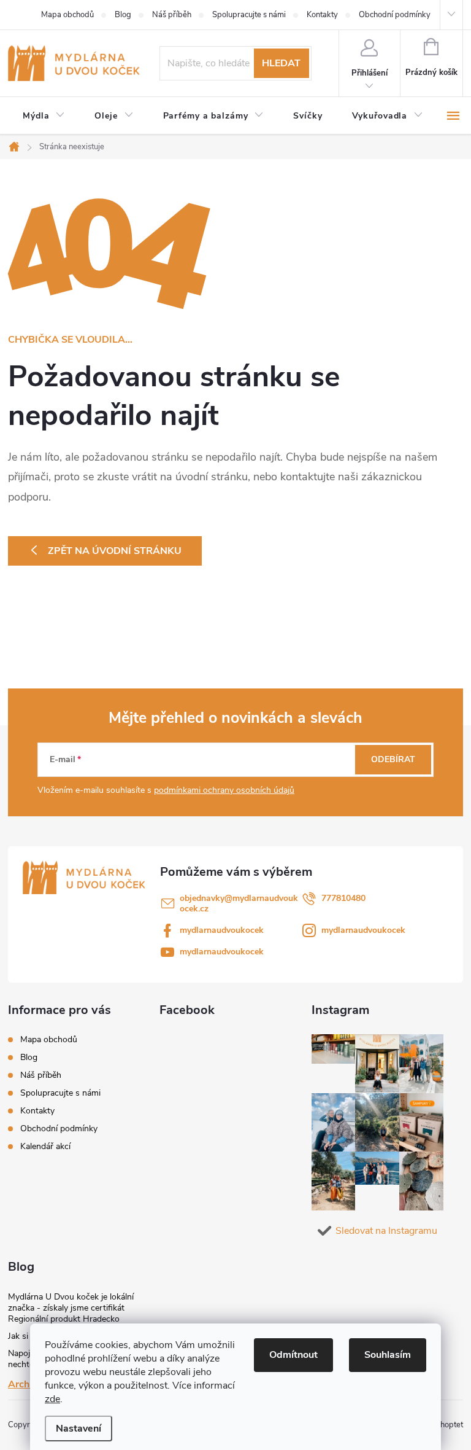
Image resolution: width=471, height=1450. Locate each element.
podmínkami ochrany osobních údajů (224, 790)
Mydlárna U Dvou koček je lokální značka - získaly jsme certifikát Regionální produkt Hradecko (71, 1308)
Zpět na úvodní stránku (115, 551)
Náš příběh (171, 14)
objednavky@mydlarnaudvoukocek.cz (239, 903)
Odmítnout (293, 1355)
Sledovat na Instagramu (386, 1231)
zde (52, 1399)
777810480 (343, 898)
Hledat (281, 63)
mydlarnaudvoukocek (222, 930)
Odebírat (393, 759)
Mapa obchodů (67, 14)
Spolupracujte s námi (249, 14)
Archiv (22, 1384)
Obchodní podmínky (395, 14)
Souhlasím (387, 1355)
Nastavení (78, 1428)
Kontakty (322, 14)
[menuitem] (44, 116)
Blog (123, 14)
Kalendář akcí (45, 1146)
